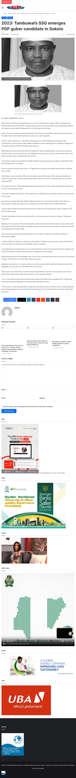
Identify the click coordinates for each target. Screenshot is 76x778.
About (43, 765)
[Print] (57, 300)
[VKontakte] (48, 300)
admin (7, 34)
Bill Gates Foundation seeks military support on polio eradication (61, 343)
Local (14, 13)
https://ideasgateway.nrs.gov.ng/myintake (52, 473)
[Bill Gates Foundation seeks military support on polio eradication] (63, 333)
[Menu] (2, 8)
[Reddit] (43, 300)
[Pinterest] (38, 300)
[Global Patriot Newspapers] (15, 7)
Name (3, 389)
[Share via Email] (53, 300)
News (9, 13)
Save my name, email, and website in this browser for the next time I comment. (28, 406)
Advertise (55, 765)
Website (42, 398)
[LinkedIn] (29, 300)
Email (3, 398)
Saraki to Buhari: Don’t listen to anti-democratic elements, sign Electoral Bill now (37, 342)
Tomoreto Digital (39, 768)
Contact (48, 765)
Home (5, 13)
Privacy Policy (63, 765)
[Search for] (74, 8)
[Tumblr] (34, 300)
